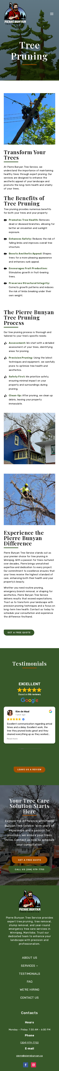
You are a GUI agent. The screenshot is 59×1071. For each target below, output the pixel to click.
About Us (29, 957)
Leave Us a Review (29, 769)
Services (28, 965)
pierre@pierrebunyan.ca (29, 1055)
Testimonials (29, 974)
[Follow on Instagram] (33, 1064)
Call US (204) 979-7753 (29, 869)
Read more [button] (12, 738)
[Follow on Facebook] (25, 1064)
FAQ (29, 981)
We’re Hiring (29, 989)
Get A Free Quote (19, 632)
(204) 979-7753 (29, 1042)
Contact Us (29, 997)
